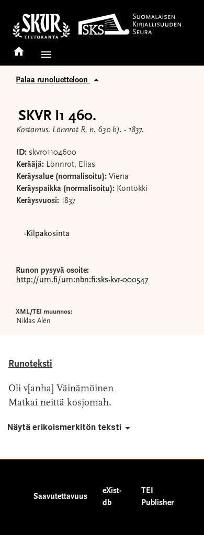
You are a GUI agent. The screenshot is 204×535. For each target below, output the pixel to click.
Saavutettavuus (60, 497)
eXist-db (112, 497)
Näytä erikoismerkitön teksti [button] (64, 427)
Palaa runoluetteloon (53, 80)
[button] (43, 54)
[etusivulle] (19, 48)
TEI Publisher (157, 497)
